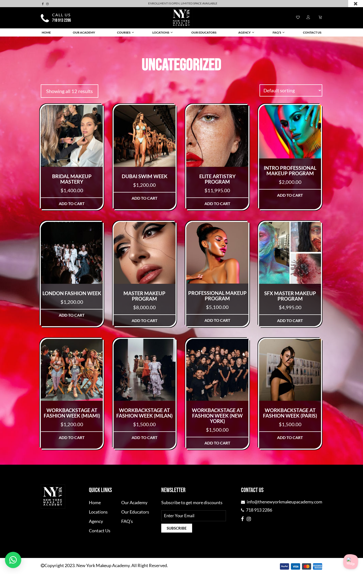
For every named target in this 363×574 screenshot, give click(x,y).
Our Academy (84, 32)
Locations (160, 32)
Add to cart (72, 203)
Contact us (312, 32)
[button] (13, 560)
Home (46, 32)
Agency (244, 32)
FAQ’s (277, 32)
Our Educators (203, 32)
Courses (123, 32)
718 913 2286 (61, 20)
